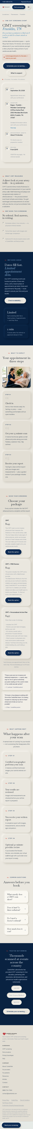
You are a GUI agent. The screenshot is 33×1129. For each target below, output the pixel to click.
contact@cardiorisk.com (9, 1093)
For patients (6, 1073)
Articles (4, 1079)
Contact (4, 1082)
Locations (5, 14)
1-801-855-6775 (7, 1)
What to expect (16, 73)
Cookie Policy (14, 1100)
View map (13, 128)
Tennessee (14, 14)
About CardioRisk (7, 1066)
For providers (6, 1069)
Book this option (13, 552)
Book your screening (11, 1125)
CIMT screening (7, 1049)
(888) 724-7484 (7, 1090)
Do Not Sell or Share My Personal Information (13, 1105)
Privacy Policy (5, 1100)
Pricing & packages (7, 1055)
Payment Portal (26, 1)
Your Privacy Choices (7, 1103)
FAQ (3, 1058)
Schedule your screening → (16, 66)
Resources (5, 1076)
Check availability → (15, 300)
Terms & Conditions (25, 1100)
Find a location (6, 1052)
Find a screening (18, 7)
